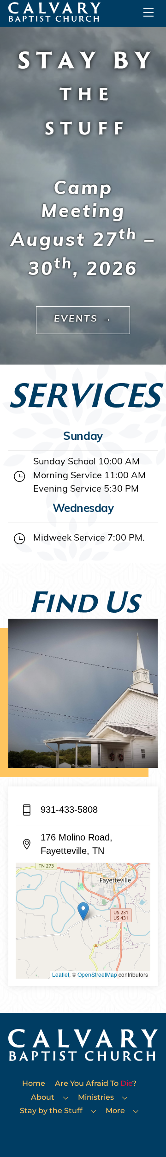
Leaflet (60, 974)
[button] (83, 911)
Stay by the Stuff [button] (51, 1110)
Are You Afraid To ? (95, 1083)
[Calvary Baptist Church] (54, 17)
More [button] (115, 1110)
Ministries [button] (96, 1097)
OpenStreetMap (97, 974)
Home (33, 1083)
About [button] (42, 1097)
